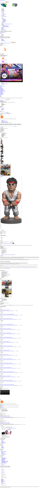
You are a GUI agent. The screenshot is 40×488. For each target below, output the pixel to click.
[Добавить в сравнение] (2, 312)
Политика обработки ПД (4, 458)
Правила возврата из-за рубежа (5, 461)
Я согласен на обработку (6, 113)
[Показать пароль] (8, 99)
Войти (1, 405)
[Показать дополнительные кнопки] (0, 312)
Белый (3, 276)
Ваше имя (7, 112)
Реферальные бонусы (4, 442)
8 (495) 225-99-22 (2, 32)
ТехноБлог (3, 447)
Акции (2, 29)
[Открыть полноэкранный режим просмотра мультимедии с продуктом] (11, 200)
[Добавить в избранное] (1, 312)
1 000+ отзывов (3, 472)
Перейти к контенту (2, 0)
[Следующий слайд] (1, 412)
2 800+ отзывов (3, 469)
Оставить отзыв (2, 303)
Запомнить (2, 100)
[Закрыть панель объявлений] (0, 7)
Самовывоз (3, 27)
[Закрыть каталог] (0, 119)
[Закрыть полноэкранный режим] (0, 138)
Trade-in (2, 28)
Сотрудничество (4, 20)
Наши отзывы (4, 19)
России (29, 267)
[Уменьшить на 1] (16, 319)
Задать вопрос (1, 301)
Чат (0, 33)
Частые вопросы (3, 453)
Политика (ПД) (4, 21)
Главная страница (3, 120)
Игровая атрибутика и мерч (4, 121)
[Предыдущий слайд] (0, 412)
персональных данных (8, 113)
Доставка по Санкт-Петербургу (6, 26)
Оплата (2, 452)
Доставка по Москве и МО (5, 25)
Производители (3, 459)
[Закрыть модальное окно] (0, 96)
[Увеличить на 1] (16, 342)
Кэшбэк (2, 441)
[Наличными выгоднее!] (0, 232)
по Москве (26, 267)
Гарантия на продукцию (4, 451)
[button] (20, 248)
